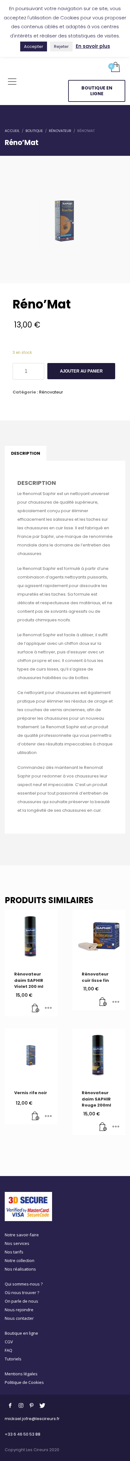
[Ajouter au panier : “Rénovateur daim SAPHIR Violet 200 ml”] (35, 1008)
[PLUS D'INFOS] (48, 1008)
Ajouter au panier (81, 371)
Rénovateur (60, 130)
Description (25, 453)
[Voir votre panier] (115, 67)
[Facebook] (10, 1405)
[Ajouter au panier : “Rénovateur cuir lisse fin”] (103, 1002)
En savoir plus (93, 46)
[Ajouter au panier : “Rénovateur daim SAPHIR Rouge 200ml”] (103, 1127)
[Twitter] (42, 1405)
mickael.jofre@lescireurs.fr (32, 1419)
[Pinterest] (31, 1405)
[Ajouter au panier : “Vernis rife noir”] (35, 1116)
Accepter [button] (33, 46)
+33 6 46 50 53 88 (22, 1434)
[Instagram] (20, 1405)
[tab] (25, 453)
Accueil (12, 130)
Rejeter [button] (61, 46)
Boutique (34, 130)
